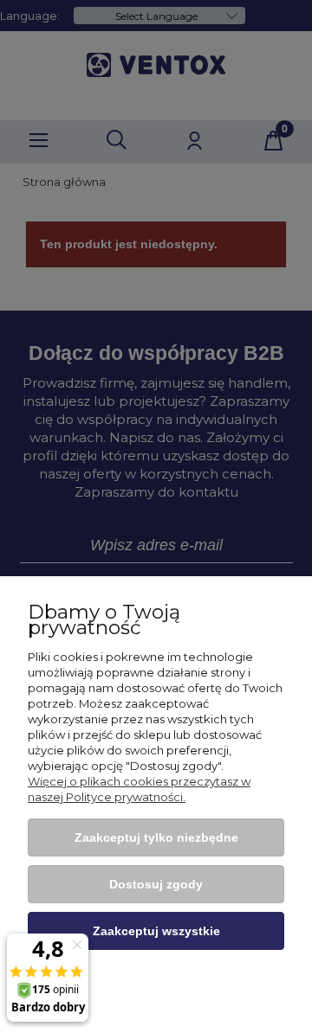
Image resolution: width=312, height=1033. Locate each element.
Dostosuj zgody (156, 884)
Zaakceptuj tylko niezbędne (156, 837)
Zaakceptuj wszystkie (156, 931)
